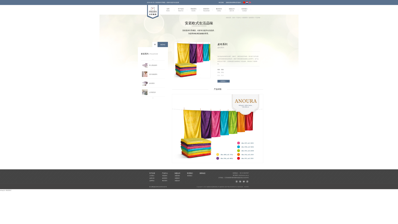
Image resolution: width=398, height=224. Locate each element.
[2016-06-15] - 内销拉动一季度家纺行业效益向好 (160, 2)
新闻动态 (202, 173)
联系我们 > (224, 81)
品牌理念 (151, 180)
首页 (233, 17)
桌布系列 (251, 17)
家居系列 (245, 17)
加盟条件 (177, 178)
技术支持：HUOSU (243, 186)
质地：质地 (220, 72)
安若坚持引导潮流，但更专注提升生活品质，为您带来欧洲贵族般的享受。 (199, 32)
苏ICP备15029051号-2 (231, 186)
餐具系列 (164, 180)
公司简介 (151, 175)
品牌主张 (151, 178)
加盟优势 (177, 175)
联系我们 (189, 175)
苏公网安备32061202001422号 (158, 186)
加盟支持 (177, 180)
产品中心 (238, 17)
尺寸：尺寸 (220, 75)
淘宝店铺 (221, 2)
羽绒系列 (164, 175)
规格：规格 (220, 69)
